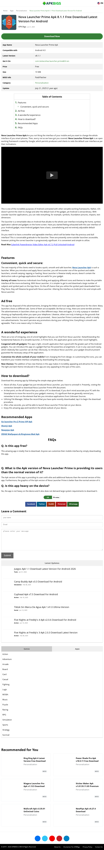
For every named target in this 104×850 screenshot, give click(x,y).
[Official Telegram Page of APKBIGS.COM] (66, 838)
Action (5, 654)
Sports (5, 724)
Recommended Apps (28, 123)
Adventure (7, 659)
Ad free (21, 110)
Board (5, 669)
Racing (5, 709)
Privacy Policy (87, 847)
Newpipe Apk (7, 430)
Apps (12, 11)
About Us (57, 847)
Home (5, 11)
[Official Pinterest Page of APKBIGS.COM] (59, 838)
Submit (7, 555)
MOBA (5, 694)
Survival (5, 735)
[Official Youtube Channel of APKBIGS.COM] (52, 838)
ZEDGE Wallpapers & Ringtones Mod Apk (20, 434)
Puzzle (5, 704)
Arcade (5, 664)
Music (5, 699)
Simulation (7, 719)
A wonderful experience (29, 115)
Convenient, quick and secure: (34, 106)
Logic (4, 689)
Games (27, 649)
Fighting (5, 684)
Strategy (6, 730)
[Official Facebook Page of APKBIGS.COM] (37, 838)
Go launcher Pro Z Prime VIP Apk (16, 421)
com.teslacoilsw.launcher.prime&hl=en (52, 61)
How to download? (27, 119)
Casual (5, 679)
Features (22, 102)
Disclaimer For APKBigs (71, 847)
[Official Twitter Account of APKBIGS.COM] (45, 838)
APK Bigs (22, 26)
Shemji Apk (6, 425)
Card (4, 674)
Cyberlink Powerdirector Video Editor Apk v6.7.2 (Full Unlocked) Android (42, 244)
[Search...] (94, 2)
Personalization (21, 11)
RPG (4, 714)
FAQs (20, 127)
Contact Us (99, 847)
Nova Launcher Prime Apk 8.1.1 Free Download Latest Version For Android (56, 11)
